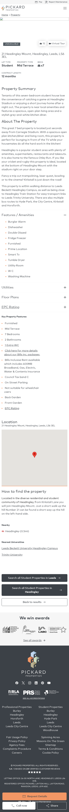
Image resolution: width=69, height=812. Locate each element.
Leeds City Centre (17, 726)
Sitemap (50, 745)
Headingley (17, 714)
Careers (17, 752)
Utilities (7, 287)
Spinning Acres (50, 737)
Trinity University (12, 555)
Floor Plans (10, 297)
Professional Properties (17, 707)
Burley (17, 711)
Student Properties (51, 707)
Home (5, 15)
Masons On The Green (51, 741)
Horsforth (17, 718)
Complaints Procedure (17, 749)
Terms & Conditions (50, 749)
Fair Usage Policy (17, 737)
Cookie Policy (50, 752)
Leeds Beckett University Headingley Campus (30, 548)
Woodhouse (50, 730)
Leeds (17, 722)
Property (15, 15)
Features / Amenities (18, 215)
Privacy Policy (17, 741)
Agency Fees (17, 745)
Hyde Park (50, 718)
